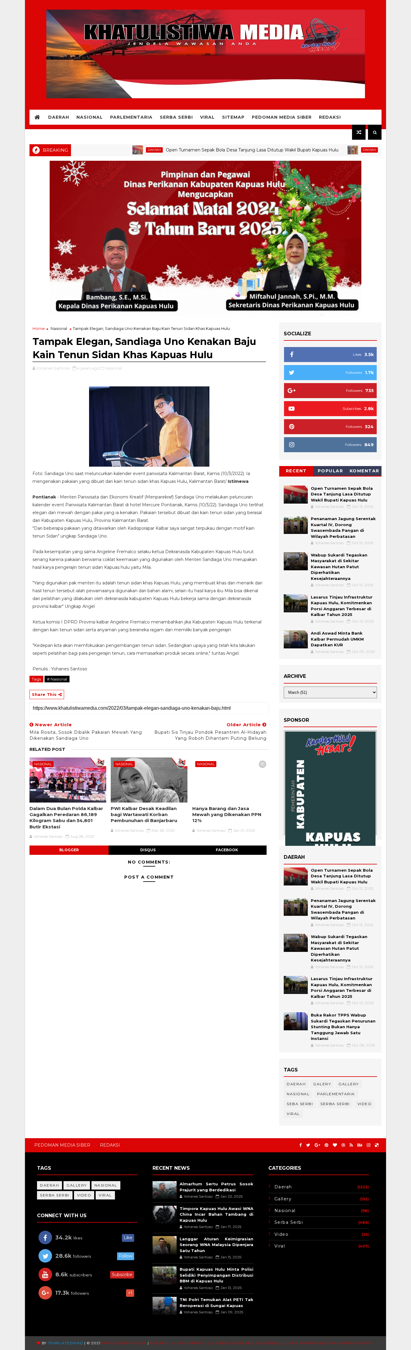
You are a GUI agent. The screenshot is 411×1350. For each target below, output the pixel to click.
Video (364, 1104)
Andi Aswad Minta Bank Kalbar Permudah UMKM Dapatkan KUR (337, 639)
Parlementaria (131, 117)
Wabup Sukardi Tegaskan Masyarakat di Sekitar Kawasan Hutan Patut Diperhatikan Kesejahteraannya (339, 567)
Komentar (364, 471)
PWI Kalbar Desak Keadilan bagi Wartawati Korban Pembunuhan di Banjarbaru (144, 815)
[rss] (351, 1145)
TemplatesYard (65, 1343)
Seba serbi (300, 1104)
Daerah (58, 117)
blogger (69, 850)
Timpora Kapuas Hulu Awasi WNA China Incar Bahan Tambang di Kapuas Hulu (216, 1214)
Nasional (89, 117)
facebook (227, 850)
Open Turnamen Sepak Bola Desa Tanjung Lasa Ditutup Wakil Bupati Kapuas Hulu (219, 150)
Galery (322, 1084)
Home (38, 328)
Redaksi (330, 117)
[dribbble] (343, 1145)
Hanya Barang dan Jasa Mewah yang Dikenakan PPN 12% (226, 815)
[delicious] (376, 1145)
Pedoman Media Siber (282, 117)
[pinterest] (326, 1145)
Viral (207, 117)
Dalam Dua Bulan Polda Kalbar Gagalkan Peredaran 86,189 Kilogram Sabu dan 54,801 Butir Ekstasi (66, 818)
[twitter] (308, 1145)
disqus (148, 850)
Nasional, (113, 368)
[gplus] (317, 1145)
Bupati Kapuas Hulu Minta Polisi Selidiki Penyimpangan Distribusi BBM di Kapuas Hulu (216, 1275)
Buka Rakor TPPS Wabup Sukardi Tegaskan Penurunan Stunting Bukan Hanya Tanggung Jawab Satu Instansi (343, 1027)
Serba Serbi (176, 117)
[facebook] (300, 1145)
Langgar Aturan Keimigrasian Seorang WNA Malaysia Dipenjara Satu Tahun (216, 1244)
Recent (296, 471)
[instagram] (368, 1145)
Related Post (47, 749)
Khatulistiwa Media (123, 1343)
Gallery (348, 1084)
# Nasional (57, 679)
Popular (330, 471)
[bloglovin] (334, 1145)
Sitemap (233, 117)
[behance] (360, 1145)
